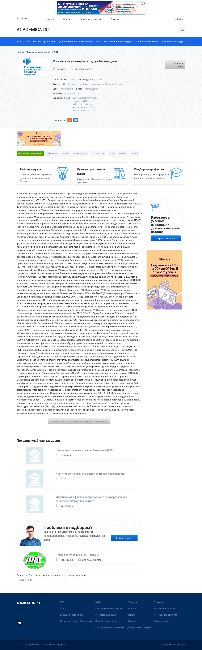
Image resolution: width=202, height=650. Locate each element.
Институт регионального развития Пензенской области (90, 473)
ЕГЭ (19, 41)
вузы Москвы (25, 579)
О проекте (159, 602)
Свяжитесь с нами (124, 538)
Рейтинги (132, 602)
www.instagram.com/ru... (84, 107)
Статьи (66, 19)
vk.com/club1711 (80, 101)
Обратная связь (162, 621)
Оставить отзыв (178, 65)
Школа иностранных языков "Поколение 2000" (84, 450)
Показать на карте (114, 84)
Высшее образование (44, 41)
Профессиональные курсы (118, 41)
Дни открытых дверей (90, 19)
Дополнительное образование (75, 41)
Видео (122, 153)
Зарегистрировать (166, 238)
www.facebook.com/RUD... (84, 98)
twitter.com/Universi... (82, 104)
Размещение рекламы (165, 608)
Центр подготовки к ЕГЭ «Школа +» (77, 554)
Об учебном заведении (30, 153)
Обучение (52, 153)
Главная (21, 52)
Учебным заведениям (165, 615)
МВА (97, 602)
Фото (112, 153)
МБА (98, 41)
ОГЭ (27, 41)
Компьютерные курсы (173, 41)
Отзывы (115, 19)
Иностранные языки (147, 41)
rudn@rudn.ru (91, 89)
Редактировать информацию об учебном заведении (79, 421)
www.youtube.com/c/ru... (84, 110)
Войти (180, 19)
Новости (50, 19)
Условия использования (173, 645)
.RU (33, 29)
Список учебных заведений (110, 627)
